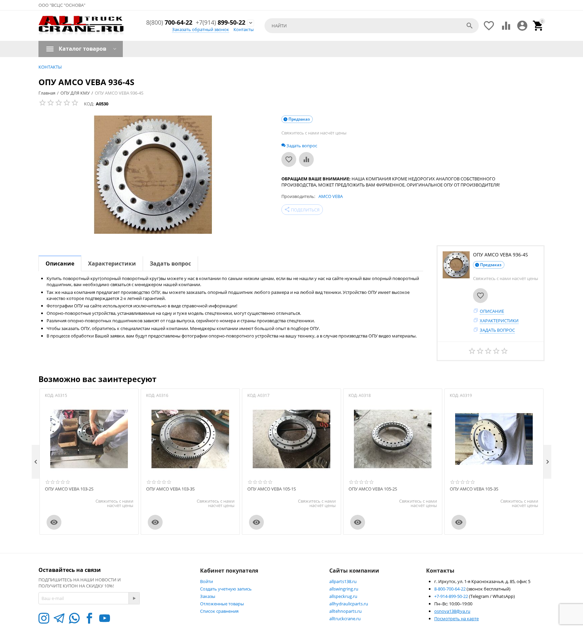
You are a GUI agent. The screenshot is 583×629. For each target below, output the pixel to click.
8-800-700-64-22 (450, 589)
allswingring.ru (343, 589)
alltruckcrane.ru (345, 618)
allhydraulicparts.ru (348, 604)
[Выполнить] (134, 598)
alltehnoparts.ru (345, 611)
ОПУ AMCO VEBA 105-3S (474, 489)
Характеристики (499, 321)
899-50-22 (220, 22)
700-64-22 (169, 22)
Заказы (207, 596)
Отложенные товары (222, 604)
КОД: (89, 104)
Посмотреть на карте (456, 618)
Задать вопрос (497, 330)
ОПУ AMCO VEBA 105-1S (271, 489)
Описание (492, 311)
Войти (206, 581)
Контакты (243, 29)
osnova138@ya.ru (452, 611)
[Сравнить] (306, 159)
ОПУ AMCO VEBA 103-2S (69, 489)
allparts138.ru (343, 581)
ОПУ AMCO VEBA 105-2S (373, 489)
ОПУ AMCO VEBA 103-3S (170, 489)
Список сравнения (219, 611)
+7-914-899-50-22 (451, 596)
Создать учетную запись (226, 589)
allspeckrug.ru (343, 596)
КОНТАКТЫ (50, 67)
